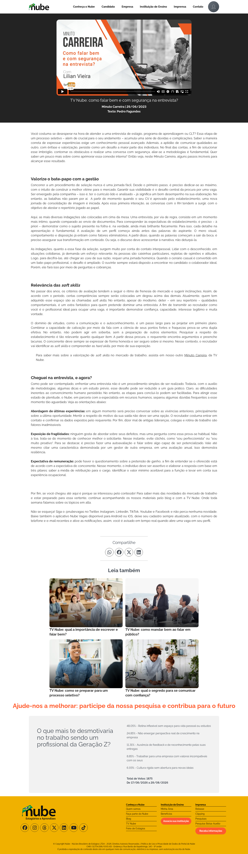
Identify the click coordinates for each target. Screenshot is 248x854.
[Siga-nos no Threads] (44, 827)
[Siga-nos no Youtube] (74, 827)
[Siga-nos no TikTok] (83, 827)
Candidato (108, 6)
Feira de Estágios (135, 828)
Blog (128, 818)
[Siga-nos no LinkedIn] (64, 827)
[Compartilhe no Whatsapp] (109, 552)
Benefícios (166, 813)
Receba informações (210, 831)
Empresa (127, 6)
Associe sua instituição (176, 821)
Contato (198, 6)
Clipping (200, 813)
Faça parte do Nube (137, 813)
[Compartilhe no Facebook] (119, 552)
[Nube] (49, 6)
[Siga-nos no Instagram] (34, 827)
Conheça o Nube (84, 6)
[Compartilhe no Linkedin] (138, 552)
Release (199, 809)
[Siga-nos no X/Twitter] (54, 827)
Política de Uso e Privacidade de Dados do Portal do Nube (168, 844)
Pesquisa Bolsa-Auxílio (207, 823)
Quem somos (133, 809)
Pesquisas (200, 818)
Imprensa (180, 6)
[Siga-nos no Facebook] (25, 827)
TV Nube (131, 823)
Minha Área (167, 809)
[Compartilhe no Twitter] (129, 552)
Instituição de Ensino (153, 6)
